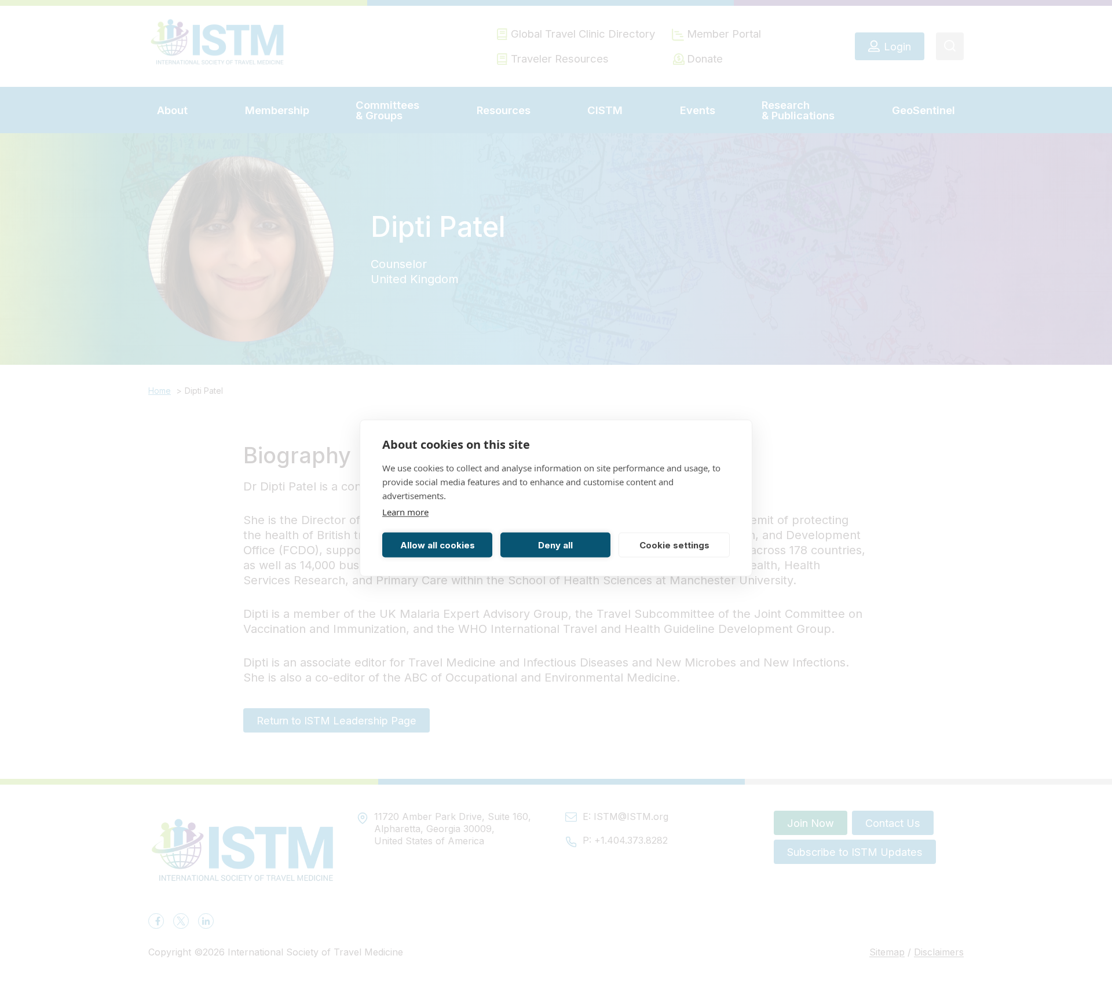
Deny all (555, 544)
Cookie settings (674, 544)
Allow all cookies (437, 544)
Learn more (405, 512)
